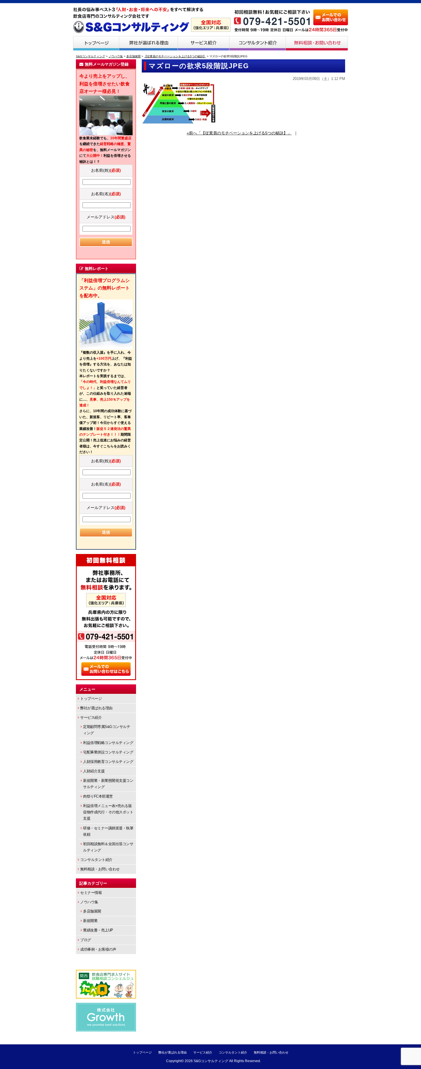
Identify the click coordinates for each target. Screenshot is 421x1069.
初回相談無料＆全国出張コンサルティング (108, 847)
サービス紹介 (203, 43)
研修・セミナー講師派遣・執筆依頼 (108, 831)
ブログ (85, 940)
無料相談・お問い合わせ (317, 43)
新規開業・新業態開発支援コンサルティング (108, 783)
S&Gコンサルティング (211, 1061)
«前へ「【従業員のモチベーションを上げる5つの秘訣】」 (239, 133)
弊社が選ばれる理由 (148, 43)
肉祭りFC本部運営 (98, 796)
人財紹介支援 (94, 771)
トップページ (96, 43)
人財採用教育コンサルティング (108, 761)
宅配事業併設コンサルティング (108, 752)
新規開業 (90, 921)
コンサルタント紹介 (257, 43)
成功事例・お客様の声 (98, 949)
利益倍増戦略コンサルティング (108, 743)
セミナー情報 (91, 892)
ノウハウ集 (89, 902)
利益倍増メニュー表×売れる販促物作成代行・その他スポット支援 (108, 812)
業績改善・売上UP (98, 930)
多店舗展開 (92, 911)
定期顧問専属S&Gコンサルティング (106, 730)
